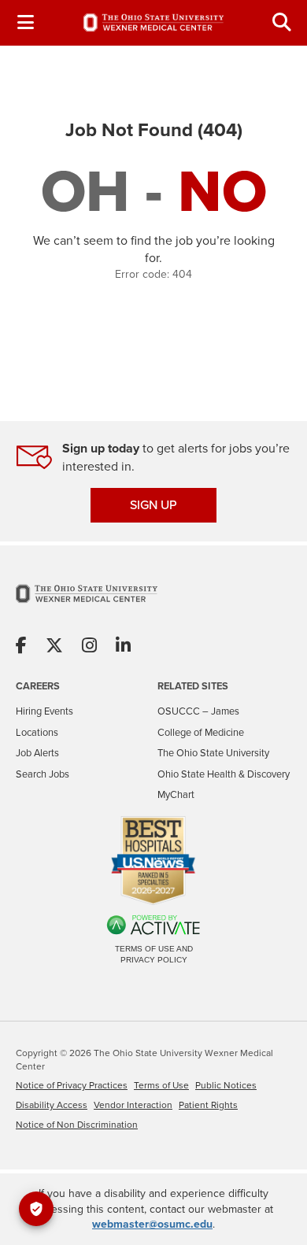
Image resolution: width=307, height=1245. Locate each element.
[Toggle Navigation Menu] (25, 22)
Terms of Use (161, 1085)
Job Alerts (37, 752)
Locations (37, 732)
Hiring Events (44, 711)
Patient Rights (208, 1105)
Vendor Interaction (133, 1105)
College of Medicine (200, 732)
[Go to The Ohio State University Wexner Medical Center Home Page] (86, 603)
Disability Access (51, 1105)
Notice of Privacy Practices (72, 1085)
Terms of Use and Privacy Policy (154, 954)
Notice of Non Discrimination (77, 1125)
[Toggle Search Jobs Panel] (281, 22)
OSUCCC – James (198, 711)
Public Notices (226, 1085)
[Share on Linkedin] (123, 646)
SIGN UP (153, 505)
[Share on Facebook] (21, 646)
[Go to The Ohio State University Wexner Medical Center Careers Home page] (153, 22)
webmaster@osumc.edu (152, 1224)
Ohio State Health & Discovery (223, 774)
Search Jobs (42, 774)
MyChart (175, 794)
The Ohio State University (213, 752)
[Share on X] (54, 646)
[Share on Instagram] (89, 646)
